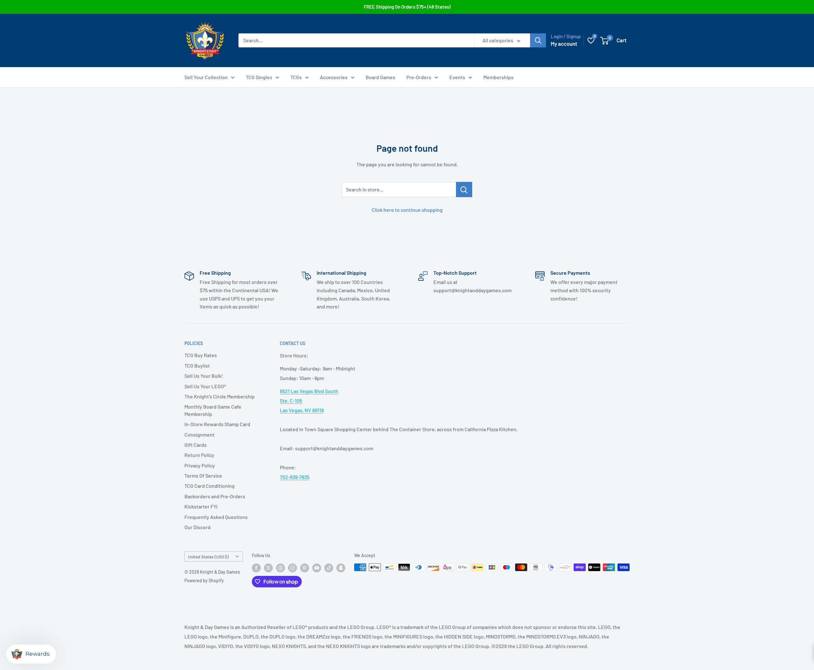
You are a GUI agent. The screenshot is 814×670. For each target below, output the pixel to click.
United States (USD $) (208, 556)
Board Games (380, 77)
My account (564, 43)
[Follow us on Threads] (280, 567)
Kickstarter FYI (200, 506)
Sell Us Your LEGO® (205, 386)
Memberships (498, 77)
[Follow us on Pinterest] (304, 567)
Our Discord (197, 527)
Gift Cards (195, 445)
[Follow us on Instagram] (292, 567)
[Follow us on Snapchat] (340, 567)
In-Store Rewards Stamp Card (217, 424)
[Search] (538, 40)
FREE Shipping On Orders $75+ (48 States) (407, 7)
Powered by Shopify (204, 580)
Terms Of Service (203, 476)
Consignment (199, 435)
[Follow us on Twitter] (268, 567)
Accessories (334, 77)
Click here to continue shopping (407, 210)
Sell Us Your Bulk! (203, 376)
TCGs (296, 77)
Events (457, 77)
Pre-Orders (418, 77)
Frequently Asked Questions (216, 517)
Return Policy (199, 455)
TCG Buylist (197, 366)
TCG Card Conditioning (209, 486)
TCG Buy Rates (200, 355)
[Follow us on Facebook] (256, 567)
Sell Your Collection (206, 77)
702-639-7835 (294, 477)
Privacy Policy (199, 465)
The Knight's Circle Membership (219, 396)
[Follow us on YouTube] (316, 567)
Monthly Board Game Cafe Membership (212, 410)
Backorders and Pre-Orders (214, 496)
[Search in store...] (464, 189)
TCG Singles (259, 77)
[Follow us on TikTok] (328, 567)
